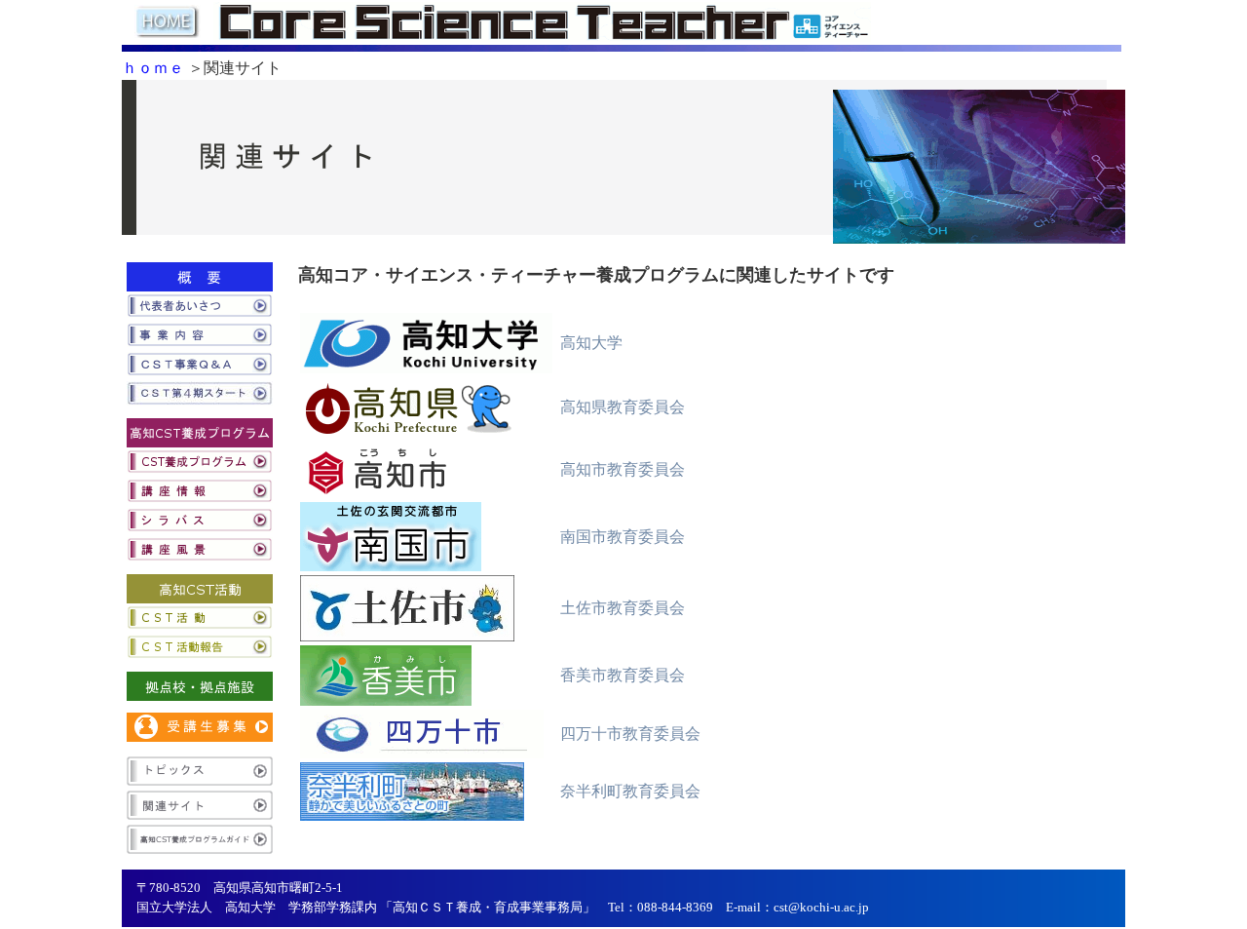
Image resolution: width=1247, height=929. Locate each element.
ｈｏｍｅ (153, 67)
